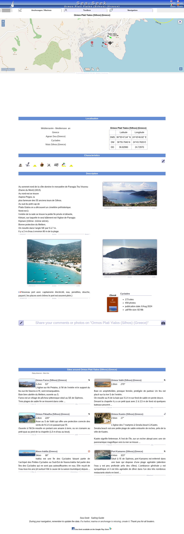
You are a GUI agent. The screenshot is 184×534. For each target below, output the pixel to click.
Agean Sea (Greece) (55, 136)
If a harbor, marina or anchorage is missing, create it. (105, 521)
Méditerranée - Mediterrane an (55, 128)
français (180, 3)
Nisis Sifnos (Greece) (56, 144)
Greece (55, 132)
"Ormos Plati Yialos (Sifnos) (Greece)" (92, 323)
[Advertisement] (92, 94)
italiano (173, 7)
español (180, 7)
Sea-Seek (92, 3)
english (173, 3)
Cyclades (55, 140)
